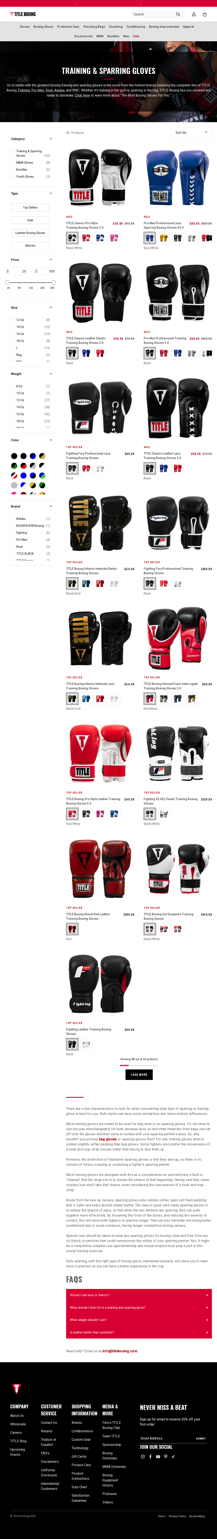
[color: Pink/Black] (164, 929)
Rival (49, 90)
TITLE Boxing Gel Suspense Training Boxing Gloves (168, 916)
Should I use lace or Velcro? (89, 1295)
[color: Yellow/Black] (164, 238)
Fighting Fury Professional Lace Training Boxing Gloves (88, 456)
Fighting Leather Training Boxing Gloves (88, 1032)
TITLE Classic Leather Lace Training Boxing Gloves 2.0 (162, 456)
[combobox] (158, 14)
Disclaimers (50, 1462)
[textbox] (18, 271)
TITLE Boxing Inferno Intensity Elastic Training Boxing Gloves (91, 571)
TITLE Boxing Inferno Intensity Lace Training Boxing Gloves (90, 686)
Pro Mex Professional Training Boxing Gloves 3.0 (165, 340)
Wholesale (18, 1424)
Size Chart (79, 1487)
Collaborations (82, 1431)
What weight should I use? (88, 1320)
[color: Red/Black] (150, 698)
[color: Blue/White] (100, 238)
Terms (162, 1516)
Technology (80, 1448)
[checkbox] (33, 153)
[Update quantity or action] (76, 3)
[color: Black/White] (72, 238)
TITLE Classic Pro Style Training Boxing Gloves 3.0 (84, 225)
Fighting (24, 90)
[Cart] (205, 14)
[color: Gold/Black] (192, 698)
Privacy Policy (177, 1516)
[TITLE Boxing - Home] (23, 14)
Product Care (81, 1465)
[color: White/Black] (192, 238)
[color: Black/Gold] (72, 583)
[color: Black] (72, 353)
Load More (139, 1074)
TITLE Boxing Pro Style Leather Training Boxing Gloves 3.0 (93, 801)
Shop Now (57, 3)
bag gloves (108, 1139)
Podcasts (109, 1494)
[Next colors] (209, 238)
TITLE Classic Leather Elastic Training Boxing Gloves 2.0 (86, 340)
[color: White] (206, 353)
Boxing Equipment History (110, 1480)
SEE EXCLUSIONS (40, 6)
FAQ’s (45, 1453)
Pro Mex (37, 90)
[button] (23, 1406)
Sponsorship (111, 1445)
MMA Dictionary (114, 1467)
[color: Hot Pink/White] (100, 814)
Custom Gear (81, 1440)
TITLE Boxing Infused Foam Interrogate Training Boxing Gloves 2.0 (171, 686)
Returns (46, 1431)
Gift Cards (79, 1457)
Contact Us (49, 1423)
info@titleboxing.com (119, 1351)
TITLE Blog (18, 1441)
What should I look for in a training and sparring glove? (108, 1307)
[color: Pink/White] (114, 238)
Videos (107, 1502)
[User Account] (194, 14)
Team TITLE (111, 1436)
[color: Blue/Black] (178, 698)
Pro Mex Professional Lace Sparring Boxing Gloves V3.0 (164, 225)
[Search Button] (178, 14)
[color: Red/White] (86, 238)
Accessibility (197, 1516)
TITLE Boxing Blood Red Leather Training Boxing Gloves (88, 916)
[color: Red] (100, 353)
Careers (16, 1433)
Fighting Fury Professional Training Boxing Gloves (168, 571)
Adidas (59, 90)
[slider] (8, 282)
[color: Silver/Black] (164, 698)
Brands (77, 1423)
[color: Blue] (86, 353)
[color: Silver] (192, 353)
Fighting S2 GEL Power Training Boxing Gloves (171, 801)
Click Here (82, 95)
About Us (17, 1416)
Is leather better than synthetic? (92, 1332)
